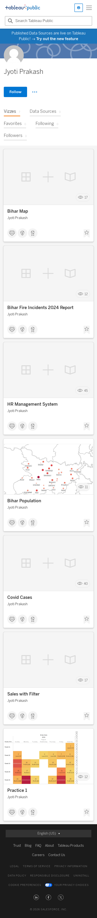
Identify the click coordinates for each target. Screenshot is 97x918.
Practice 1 (17, 790)
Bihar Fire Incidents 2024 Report (40, 307)
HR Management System (32, 404)
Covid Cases (19, 597)
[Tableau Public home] (22, 8)
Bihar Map (17, 211)
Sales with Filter (23, 694)
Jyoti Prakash (17, 218)
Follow (15, 91)
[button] (36, 897)
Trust (17, 846)
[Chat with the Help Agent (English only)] (78, 8)
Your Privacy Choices (71, 885)
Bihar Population (24, 500)
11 (86, 487)
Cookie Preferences (24, 885)
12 (86, 294)
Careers (38, 855)
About (49, 846)
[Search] (9, 21)
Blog (28, 846)
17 (86, 197)
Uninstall (81, 875)
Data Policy (17, 875)
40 (86, 584)
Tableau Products (71, 846)
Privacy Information (70, 866)
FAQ (38, 846)
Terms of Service (37, 866)
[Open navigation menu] (89, 8)
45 (86, 391)
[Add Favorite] (87, 233)
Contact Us (56, 855)
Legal (14, 866)
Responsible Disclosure (50, 875)
